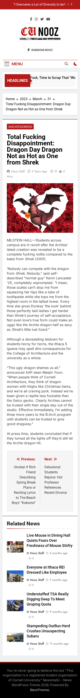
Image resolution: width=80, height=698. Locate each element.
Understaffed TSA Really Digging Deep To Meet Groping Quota (48, 599)
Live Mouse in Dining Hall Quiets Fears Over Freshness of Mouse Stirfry (50, 540)
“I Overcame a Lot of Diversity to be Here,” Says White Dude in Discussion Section (37, 4)
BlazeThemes (39, 690)
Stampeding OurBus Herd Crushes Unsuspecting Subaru (48, 631)
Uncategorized (20, 127)
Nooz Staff (18, 171)
